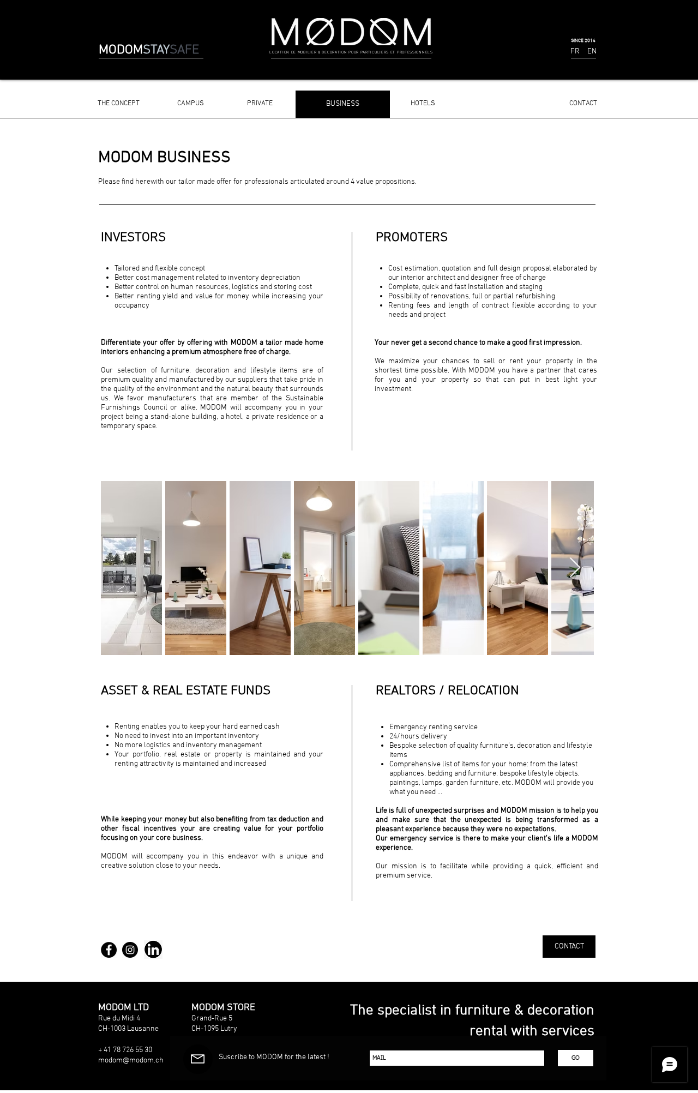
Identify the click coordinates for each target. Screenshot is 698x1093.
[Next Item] (575, 568)
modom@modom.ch (131, 1060)
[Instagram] (130, 950)
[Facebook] (109, 950)
